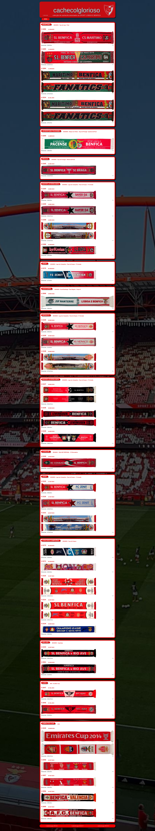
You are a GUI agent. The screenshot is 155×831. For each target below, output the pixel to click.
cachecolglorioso (76, 10)
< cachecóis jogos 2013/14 (51, 825)
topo (113, 45)
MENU (45, 19)
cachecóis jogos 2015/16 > (103, 825)
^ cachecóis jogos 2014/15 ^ (77, 825)
